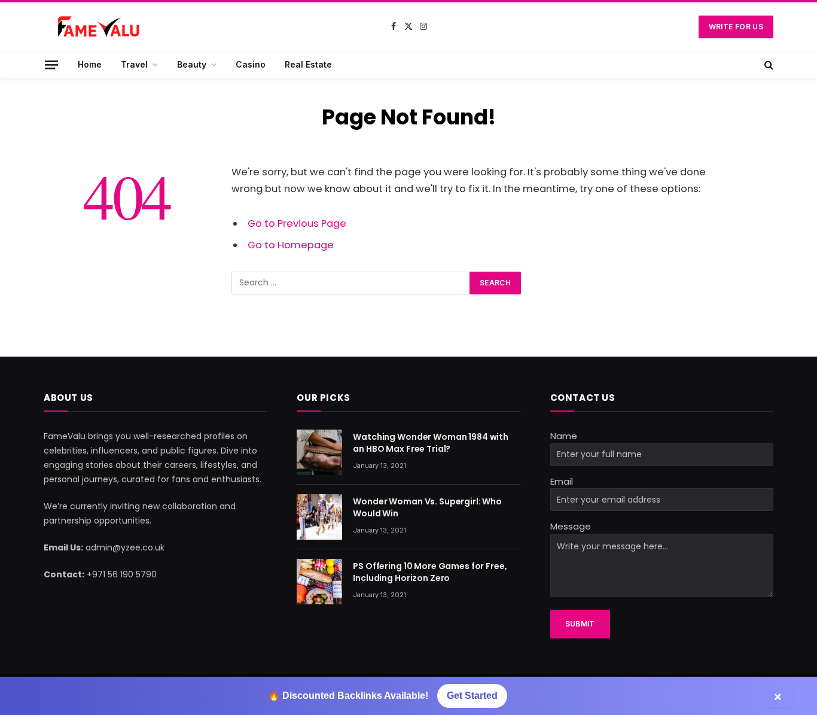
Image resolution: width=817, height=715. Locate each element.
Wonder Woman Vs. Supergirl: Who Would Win (427, 507)
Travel (134, 64)
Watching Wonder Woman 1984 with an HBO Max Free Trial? (430, 443)
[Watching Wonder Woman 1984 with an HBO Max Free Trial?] (319, 452)
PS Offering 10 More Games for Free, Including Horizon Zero (430, 572)
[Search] (767, 64)
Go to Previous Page (297, 223)
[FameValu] (103, 27)
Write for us (736, 26)
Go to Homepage (291, 245)
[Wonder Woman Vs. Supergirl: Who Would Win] (319, 517)
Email (561, 481)
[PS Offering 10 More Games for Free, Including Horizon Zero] (319, 581)
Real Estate (308, 64)
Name (563, 436)
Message (570, 526)
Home (90, 64)
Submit (580, 623)
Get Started (472, 695)
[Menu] (51, 64)
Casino (251, 64)
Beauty (191, 64)
